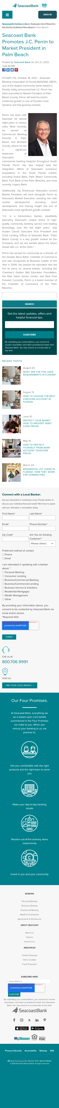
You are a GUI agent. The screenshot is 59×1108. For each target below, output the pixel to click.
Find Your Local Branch (19, 685)
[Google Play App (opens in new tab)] (37, 1029)
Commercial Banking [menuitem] (29, 910)
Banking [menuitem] (29, 894)
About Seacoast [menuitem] (30, 925)
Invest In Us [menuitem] (29, 941)
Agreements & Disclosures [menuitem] (29, 919)
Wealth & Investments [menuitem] (29, 914)
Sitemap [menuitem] (43, 1051)
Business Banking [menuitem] (30, 906)
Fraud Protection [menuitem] (29, 964)
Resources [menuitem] (29, 948)
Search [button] (29, 304)
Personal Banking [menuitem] (29, 901)
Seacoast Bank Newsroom (15, 24)
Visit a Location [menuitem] (29, 960)
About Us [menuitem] (29, 933)
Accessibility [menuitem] (30, 1051)
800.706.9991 (15, 661)
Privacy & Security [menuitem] (13, 1051)
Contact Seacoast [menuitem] (29, 955)
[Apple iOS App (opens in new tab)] (21, 1029)
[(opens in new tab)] (4, 70)
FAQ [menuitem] (52, 1051)
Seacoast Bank (22, 62)
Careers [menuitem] (29, 937)
